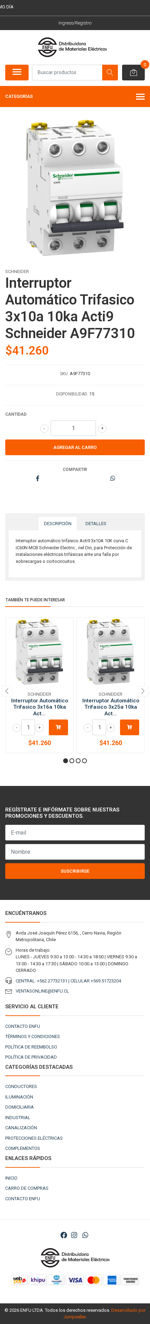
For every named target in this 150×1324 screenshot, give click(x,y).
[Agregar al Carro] (58, 727)
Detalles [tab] (95, 523)
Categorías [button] (19, 96)
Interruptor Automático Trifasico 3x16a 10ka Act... (39, 706)
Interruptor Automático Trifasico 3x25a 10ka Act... (110, 706)
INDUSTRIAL (17, 1117)
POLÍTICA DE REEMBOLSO (31, 1047)
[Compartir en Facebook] (37, 478)
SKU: (64, 373)
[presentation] (7, 691)
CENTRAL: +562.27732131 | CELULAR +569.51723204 (68, 980)
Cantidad (16, 414)
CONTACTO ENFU (22, 1026)
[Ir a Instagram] (74, 1235)
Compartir (75, 469)
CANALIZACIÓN (21, 1127)
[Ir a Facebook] (63, 1235)
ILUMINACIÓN (19, 1097)
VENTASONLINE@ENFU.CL (42, 991)
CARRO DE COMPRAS (26, 1188)
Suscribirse (75, 871)
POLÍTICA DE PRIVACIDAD (31, 1057)
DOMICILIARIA (19, 1107)
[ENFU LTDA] (72, 47)
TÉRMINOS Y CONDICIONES (32, 1036)
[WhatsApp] (85, 1235)
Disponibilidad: (72, 394)
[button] (65, 760)
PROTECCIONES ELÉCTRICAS (34, 1138)
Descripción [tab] (58, 523)
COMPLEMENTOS (22, 1148)
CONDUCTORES (21, 1086)
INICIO (11, 1178)
